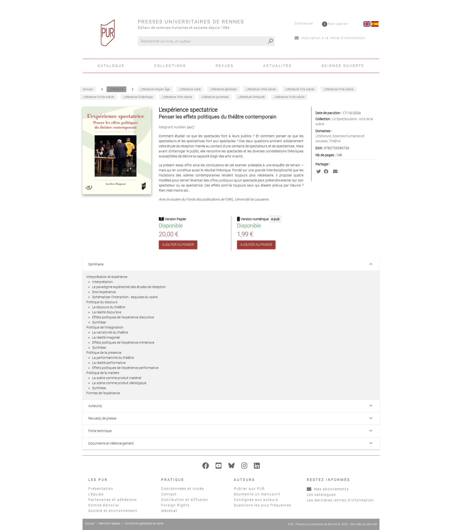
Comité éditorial (103, 505)
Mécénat (169, 511)
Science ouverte (342, 66)
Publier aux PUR (249, 489)
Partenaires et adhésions (112, 500)
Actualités (277, 66)
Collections (170, 66)
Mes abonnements (331, 489)
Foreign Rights (175, 505)
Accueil (89, 523)
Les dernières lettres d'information (340, 500)
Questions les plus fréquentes (262, 505)
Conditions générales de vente (144, 523)
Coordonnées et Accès (182, 489)
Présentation (100, 489)
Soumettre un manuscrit (257, 494)
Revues (225, 66)
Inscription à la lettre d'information (332, 38)
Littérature (323, 136)
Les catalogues (321, 495)
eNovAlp (371, 524)
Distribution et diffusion (184, 500)
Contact (169, 494)
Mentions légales (109, 523)
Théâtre (334, 141)
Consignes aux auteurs (256, 500)
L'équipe (96, 494)
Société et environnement (112, 511)
